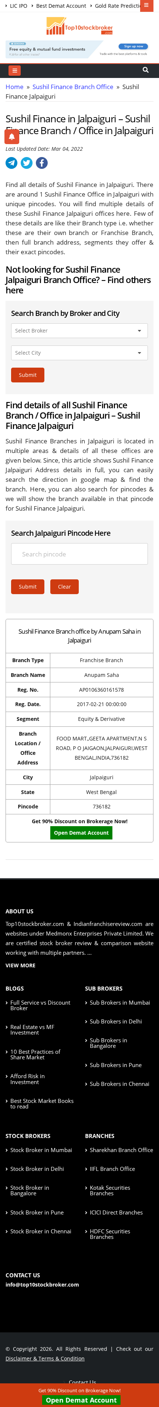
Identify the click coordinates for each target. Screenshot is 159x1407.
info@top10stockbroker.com (42, 1284)
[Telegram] (11, 163)
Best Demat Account (60, 5)
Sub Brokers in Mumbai (120, 1002)
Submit (28, 374)
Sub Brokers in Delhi (116, 1021)
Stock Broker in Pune (37, 1212)
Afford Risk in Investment (27, 1078)
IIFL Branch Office (112, 1168)
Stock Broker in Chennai (40, 1231)
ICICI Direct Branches (116, 1212)
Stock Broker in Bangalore (29, 1190)
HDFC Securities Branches (110, 1233)
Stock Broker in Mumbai (41, 1150)
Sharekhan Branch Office (121, 1150)
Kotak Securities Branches (110, 1190)
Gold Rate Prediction (120, 5)
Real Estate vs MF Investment (32, 1029)
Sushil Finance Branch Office (73, 86)
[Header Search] (145, 70)
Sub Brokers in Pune (116, 1065)
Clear (64, 586)
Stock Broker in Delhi (37, 1168)
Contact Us (81, 1382)
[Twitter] (27, 163)
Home (15, 86)
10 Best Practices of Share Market (35, 1054)
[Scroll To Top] (146, 1378)
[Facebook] (42, 163)
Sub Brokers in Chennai (119, 1083)
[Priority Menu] (146, 6)
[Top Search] (15, 70)
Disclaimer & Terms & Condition (45, 1358)
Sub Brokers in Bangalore (108, 1042)
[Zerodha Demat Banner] (79, 48)
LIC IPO (18, 5)
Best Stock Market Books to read (42, 1103)
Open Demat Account (81, 832)
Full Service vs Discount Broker (40, 1005)
